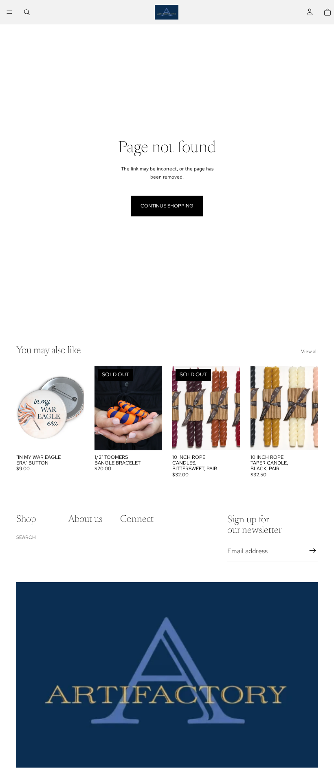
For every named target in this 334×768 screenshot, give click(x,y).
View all (309, 351)
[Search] (27, 12)
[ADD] (71, 437)
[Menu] (9, 12)
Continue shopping (167, 206)
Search (26, 537)
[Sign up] (312, 550)
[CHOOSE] (305, 437)
